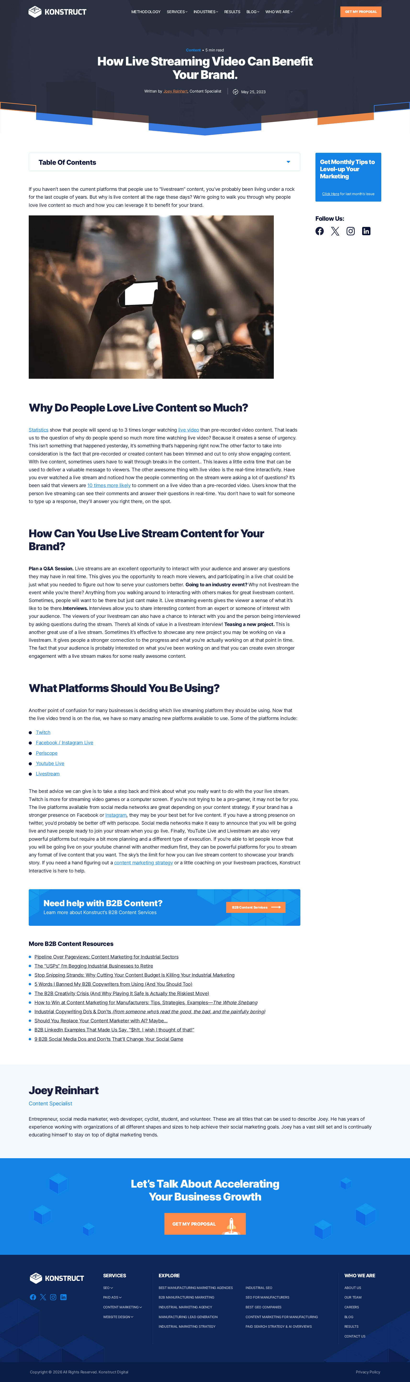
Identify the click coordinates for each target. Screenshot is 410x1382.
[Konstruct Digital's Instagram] (351, 234)
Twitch (43, 732)
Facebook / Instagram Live (64, 743)
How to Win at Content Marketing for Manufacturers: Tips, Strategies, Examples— (145, 1002)
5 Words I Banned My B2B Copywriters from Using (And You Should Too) (113, 984)
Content (193, 50)
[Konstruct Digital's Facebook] (319, 233)
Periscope (46, 753)
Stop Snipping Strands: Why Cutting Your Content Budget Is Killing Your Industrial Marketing (134, 975)
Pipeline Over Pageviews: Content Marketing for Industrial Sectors (106, 957)
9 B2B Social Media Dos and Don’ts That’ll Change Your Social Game (108, 1039)
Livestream (48, 774)
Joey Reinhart (175, 91)
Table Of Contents (67, 162)
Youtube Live (50, 763)
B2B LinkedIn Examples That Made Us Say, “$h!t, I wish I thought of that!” (114, 1030)
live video (188, 430)
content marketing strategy (143, 863)
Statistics (38, 430)
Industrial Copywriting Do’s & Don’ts (149, 1012)
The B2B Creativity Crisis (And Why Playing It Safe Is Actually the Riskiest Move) (121, 993)
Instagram (115, 815)
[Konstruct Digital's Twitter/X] (335, 234)
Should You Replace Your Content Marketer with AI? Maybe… (101, 1021)
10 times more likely (108, 485)
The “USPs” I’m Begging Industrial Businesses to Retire (93, 966)
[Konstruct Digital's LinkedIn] (366, 233)
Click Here (330, 194)
